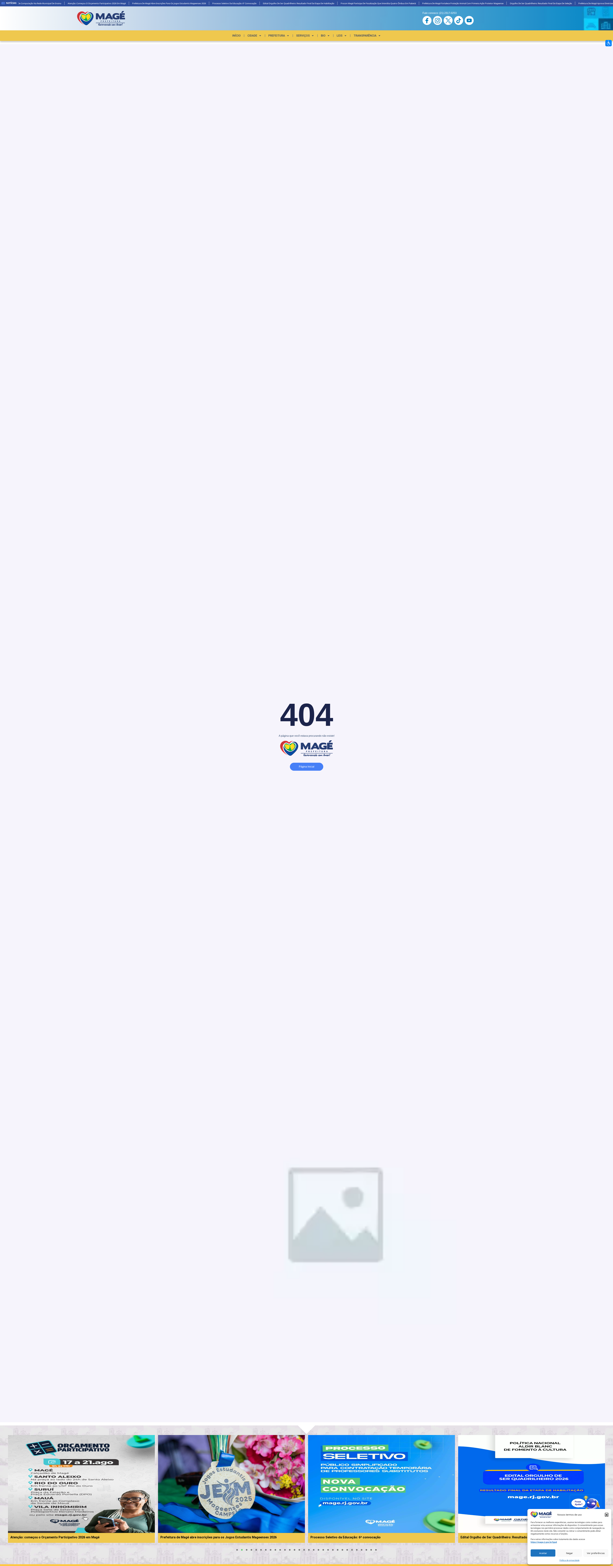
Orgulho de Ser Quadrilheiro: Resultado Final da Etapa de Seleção (495, 3)
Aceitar (543, 1553)
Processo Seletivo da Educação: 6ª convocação (189, 3)
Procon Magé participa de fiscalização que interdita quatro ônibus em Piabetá (332, 3)
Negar (569, 1553)
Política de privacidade (569, 1560)
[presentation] (237, 1549)
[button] (606, 1514)
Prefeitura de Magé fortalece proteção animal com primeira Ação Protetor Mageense (417, 3)
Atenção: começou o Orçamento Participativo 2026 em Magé (51, 3)
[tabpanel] (206, 1488)
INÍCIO (236, 35)
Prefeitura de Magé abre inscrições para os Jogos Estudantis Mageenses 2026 (123, 3)
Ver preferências (596, 1553)
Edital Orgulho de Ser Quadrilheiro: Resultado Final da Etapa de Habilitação (253, 3)
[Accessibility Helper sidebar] (608, 43)
